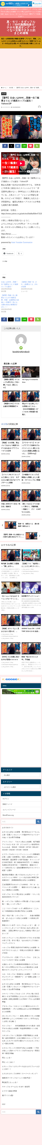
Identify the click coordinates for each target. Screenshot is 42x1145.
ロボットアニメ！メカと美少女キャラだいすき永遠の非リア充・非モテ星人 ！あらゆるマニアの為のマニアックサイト (21, 940)
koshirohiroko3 (21, 352)
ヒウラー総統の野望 (9, 1091)
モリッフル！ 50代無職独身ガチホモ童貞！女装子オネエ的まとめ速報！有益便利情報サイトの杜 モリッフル (21, 1028)
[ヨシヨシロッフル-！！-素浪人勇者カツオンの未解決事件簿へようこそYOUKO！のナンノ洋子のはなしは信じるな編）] (21, 1018)
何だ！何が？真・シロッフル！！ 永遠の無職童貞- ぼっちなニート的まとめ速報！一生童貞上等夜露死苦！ (21, 918)
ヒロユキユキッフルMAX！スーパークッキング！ (20, 1073)
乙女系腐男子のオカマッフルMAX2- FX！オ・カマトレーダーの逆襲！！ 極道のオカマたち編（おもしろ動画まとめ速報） (21, 887)
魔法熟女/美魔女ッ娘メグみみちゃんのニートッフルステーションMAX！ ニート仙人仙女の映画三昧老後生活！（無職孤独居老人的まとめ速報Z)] (20, 877)
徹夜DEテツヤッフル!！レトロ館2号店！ (17, 1078)
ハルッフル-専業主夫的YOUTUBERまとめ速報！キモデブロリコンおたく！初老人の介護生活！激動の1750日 (21, 950)
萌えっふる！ (7, 1057)
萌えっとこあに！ (8, 1062)
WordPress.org (8, 815)
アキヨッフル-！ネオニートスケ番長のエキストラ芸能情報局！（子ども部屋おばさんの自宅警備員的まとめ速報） (21, 1008)
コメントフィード (9, 809)
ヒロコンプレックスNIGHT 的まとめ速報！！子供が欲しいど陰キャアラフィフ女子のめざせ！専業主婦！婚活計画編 (21, 1050)
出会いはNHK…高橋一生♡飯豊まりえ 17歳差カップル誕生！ (9, 284)
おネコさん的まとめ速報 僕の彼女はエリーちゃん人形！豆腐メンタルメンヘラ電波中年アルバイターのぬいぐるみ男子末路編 (21, 834)
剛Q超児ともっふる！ (10, 1082)
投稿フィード (7, 804)
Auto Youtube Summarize (21, 242)
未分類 (4, 93)
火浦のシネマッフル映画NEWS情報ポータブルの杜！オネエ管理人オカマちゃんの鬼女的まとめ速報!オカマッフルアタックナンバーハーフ (20, 966)
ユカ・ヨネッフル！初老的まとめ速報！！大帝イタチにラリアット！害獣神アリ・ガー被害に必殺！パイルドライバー (21, 976)
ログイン (6, 798)
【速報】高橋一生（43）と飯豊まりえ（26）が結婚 (29, 284)
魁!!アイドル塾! (7, 1095)
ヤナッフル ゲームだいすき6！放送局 (16, 1086)
